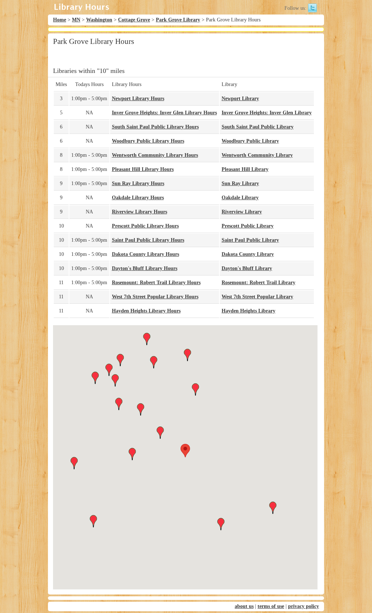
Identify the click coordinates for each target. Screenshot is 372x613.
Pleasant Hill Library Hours (143, 169)
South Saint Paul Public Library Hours (155, 127)
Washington (99, 20)
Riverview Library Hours (139, 211)
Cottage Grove (134, 20)
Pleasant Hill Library (245, 169)
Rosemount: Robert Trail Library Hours (156, 282)
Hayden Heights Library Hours (146, 311)
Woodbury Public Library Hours (148, 141)
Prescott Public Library (248, 226)
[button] (185, 450)
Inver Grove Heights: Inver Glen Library (267, 112)
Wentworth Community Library (257, 155)
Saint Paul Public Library (250, 240)
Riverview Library (242, 211)
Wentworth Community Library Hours (155, 155)
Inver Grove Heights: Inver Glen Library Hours (164, 112)
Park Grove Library (178, 20)
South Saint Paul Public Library (258, 127)
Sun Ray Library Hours (138, 183)
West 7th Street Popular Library (257, 296)
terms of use (271, 606)
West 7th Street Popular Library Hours (155, 296)
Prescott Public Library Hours (145, 226)
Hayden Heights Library (248, 311)
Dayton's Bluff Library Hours (144, 268)
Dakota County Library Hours (145, 254)
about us (244, 606)
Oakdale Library (240, 197)
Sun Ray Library (240, 183)
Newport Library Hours (138, 98)
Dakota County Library (248, 254)
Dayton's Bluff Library (247, 268)
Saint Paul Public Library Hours (148, 240)
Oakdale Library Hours (138, 197)
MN (76, 20)
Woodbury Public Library (250, 141)
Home (59, 20)
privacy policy (303, 606)
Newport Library (240, 98)
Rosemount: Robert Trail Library (258, 282)
